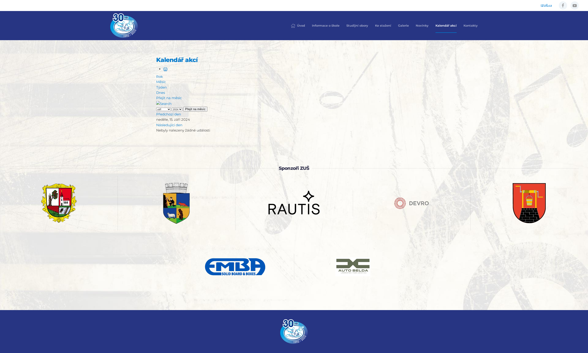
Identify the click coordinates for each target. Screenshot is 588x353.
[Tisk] (165, 69)
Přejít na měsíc (169, 98)
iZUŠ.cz (546, 5)
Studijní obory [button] (357, 25)
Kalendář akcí (446, 25)
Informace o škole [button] (325, 25)
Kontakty (471, 25)
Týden (161, 87)
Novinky (422, 25)
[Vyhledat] (164, 103)
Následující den (169, 125)
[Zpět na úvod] (124, 25)
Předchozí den (168, 114)
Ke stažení (383, 25)
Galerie (403, 25)
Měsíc (161, 82)
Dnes (160, 92)
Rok (159, 76)
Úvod (301, 25)
